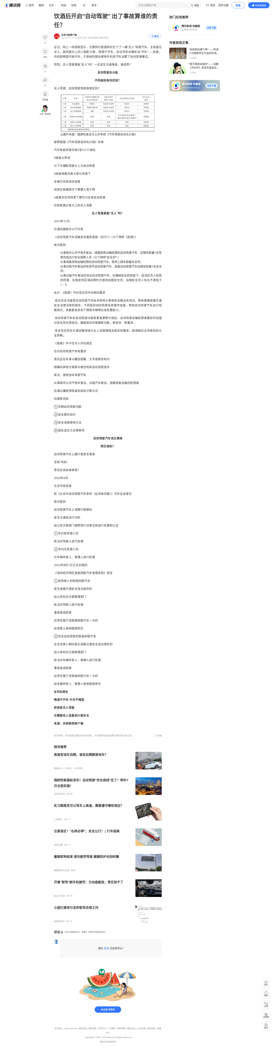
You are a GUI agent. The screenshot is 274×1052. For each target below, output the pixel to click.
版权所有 (112, 1041)
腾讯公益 (131, 1028)
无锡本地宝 (59, 794)
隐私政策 (92, 1028)
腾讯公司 (104, 1041)
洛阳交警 (58, 845)
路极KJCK (58, 768)
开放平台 (102, 1028)
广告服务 (112, 1028)
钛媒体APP (59, 921)
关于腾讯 (58, 1028)
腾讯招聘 (121, 1028)
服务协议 (83, 1028)
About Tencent (70, 1028)
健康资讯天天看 (61, 870)
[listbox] (108, 833)
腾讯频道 (151, 1028)
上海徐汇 (58, 819)
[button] (211, 27)
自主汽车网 (59, 896)
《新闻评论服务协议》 (96, 932)
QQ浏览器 (141, 1028)
